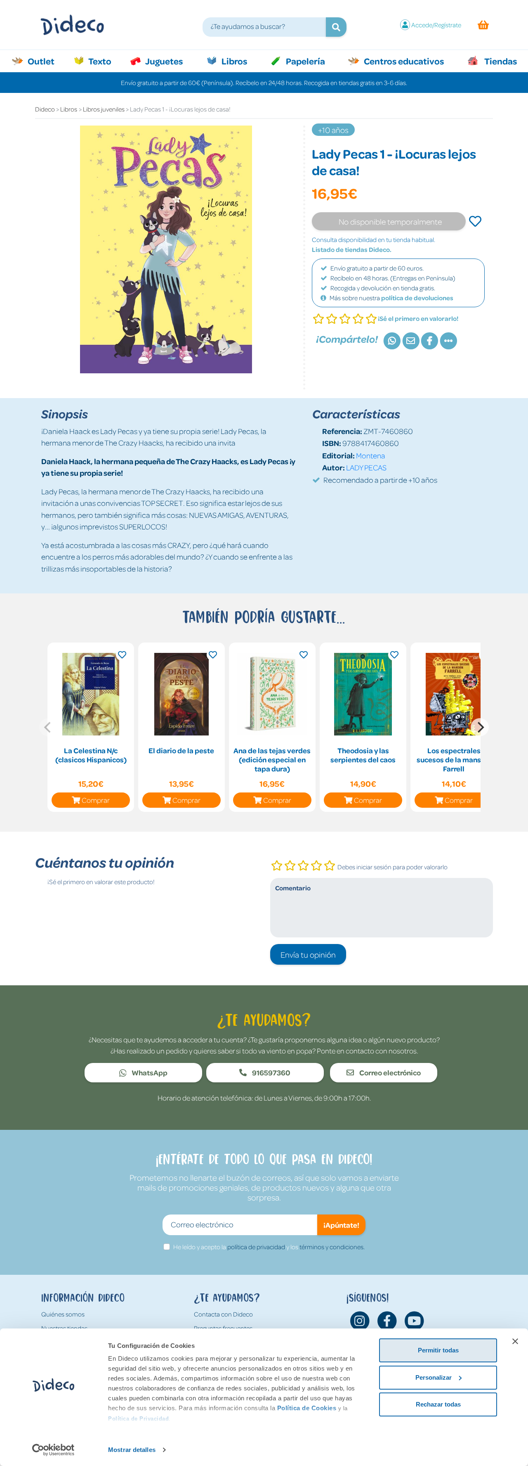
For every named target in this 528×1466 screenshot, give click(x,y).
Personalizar (433, 1377)
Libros (233, 60)
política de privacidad (256, 1247)
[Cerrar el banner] (515, 1341)
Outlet (45, 60)
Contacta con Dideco (223, 1314)
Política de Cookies (307, 1407)
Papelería (304, 60)
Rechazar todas (438, 1404)
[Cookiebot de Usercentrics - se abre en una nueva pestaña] (53, 1450)
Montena (370, 455)
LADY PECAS (366, 467)
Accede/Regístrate (436, 25)
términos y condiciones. (332, 1247)
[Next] (480, 727)
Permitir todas (438, 1350)
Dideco (45, 109)
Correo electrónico (389, 1072)
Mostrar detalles (132, 1449)
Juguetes (163, 60)
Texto (104, 60)
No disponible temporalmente (390, 221)
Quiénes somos (63, 1314)
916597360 (270, 1072)
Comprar (96, 799)
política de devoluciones (417, 298)
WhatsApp (148, 1072)
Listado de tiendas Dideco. (351, 249)
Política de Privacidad (138, 1419)
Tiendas (500, 60)
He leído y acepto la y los (269, 1247)
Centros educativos (403, 60)
